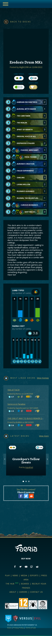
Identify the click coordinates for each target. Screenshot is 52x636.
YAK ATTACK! (13, 390)
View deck (26, 466)
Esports (34, 575)
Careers (23, 592)
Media (24, 575)
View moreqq (43, 378)
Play (7, 575)
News (15, 575)
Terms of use (31, 628)
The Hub (12, 583)
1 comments (26, 455)
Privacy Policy (18, 628)
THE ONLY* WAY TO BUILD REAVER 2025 (26, 418)
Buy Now (26, 558)
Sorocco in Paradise (16, 404)
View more (44, 436)
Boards (25, 583)
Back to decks (20, 21)
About (12, 592)
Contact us (36, 592)
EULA (9, 628)
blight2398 (24, 67)
